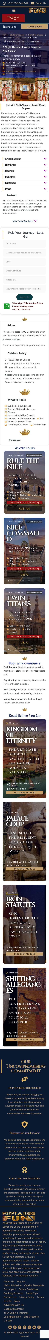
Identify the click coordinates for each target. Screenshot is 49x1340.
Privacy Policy (26, 1297)
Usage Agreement (14, 1308)
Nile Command (23, 533)
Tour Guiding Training (16, 1312)
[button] (13, 10)
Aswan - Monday (12, 74)
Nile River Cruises (17, 35)
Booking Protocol (13, 1293)
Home (5, 35)
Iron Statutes (20, 902)
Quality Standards (34, 1285)
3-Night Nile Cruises (34, 35)
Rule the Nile (23, 464)
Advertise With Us (14, 1305)
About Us (9, 1281)
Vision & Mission (13, 1285)
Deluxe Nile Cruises (28, 71)
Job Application (12, 1316)
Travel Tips (32, 1293)
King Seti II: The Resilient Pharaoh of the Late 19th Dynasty (22, 842)
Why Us (21, 1281)
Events (7, 1301)
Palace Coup (17, 821)
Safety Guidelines (28, 1289)
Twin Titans (19, 601)
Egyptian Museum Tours (22, 581)
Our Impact (10, 1289)
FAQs (17, 1301)
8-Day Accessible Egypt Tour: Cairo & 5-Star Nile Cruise (24, 480)
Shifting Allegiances (23, 985)
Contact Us (10, 1297)
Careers (8, 1320)
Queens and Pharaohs (23, 862)
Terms (40, 1297)
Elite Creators (31, 1316)
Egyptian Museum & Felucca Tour (23, 549)
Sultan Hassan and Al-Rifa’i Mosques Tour (21, 615)
